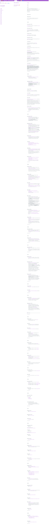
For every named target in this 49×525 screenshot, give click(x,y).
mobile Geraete (35, 307)
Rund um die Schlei (31, 415)
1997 (1, 9)
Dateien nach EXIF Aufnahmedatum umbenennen (32, 191)
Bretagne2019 (38, 388)
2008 (1, 12)
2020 (1, 20)
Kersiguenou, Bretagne (32, 446)
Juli (30, 90)
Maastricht (30, 509)
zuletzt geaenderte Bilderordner (33, 177)
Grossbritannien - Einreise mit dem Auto (33, 472)
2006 (1, 11)
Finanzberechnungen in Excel (32, 127)
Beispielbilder (30, 124)
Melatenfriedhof (35, 298)
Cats (34, 94)
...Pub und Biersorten (31, 473)
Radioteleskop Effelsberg (34, 212)
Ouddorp (32, 230)
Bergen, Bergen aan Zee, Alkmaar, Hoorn (34, 498)
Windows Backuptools (30, 51)
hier (30, 110)
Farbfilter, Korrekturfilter (31, 219)
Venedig (29, 175)
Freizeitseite (28, 48)
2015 (1, 17)
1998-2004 (1, 10)
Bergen (29, 397)
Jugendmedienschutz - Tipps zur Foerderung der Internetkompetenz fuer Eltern (34, 185)
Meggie (37, 384)
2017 (1, 18)
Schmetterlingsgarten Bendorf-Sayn (33, 213)
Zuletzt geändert (2, 6)
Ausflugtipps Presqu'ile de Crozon (31, 432)
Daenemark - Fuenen (31, 286)
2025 (1, 23)
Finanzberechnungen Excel (30, 57)
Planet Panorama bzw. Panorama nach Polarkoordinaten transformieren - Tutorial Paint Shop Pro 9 (33, 144)
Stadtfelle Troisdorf (30, 356)
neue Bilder (28, 25)
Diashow (29, 167)
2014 (1, 16)
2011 (1, 14)
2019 (1, 19)
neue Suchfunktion (30, 183)
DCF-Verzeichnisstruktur (37, 239)
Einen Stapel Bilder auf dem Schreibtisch (33, 210)
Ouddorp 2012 (30, 257)
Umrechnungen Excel (31, 458)
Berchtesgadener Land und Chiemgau (33, 467)
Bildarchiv (33, 241)
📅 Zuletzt (6, 3)
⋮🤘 (1, 0)
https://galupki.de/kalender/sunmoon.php (32, 107)
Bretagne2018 (38, 370)
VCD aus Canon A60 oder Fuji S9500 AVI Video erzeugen (33, 157)
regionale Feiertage (30, 502)
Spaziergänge (30, 398)
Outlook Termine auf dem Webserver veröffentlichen (33, 159)
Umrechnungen (29, 29)
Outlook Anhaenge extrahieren (32, 168)
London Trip (30, 454)
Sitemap (39, 176)
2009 (1, 13)
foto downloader (31, 238)
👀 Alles (2, 3)
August (32, 90)
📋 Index (4, 3)
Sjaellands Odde (35, 358)
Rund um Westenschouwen (32, 411)
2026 (1, 24)
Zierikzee (37, 349)
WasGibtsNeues (11, 0)
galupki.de (5, 0)
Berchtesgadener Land (32, 466)
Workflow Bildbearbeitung (31, 149)
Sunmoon (36, 264)
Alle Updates (2, 5)
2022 (1, 21)
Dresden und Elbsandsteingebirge (32, 290)
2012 (1, 15)
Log (1, 8)
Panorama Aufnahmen (31, 142)
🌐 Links (9, 3)
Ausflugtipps (30, 419)
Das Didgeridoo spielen (31, 439)
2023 (1, 22)
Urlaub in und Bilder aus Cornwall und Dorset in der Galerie (33, 471)
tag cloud (34, 197)
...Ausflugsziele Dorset (31, 474)
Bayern (37, 319)
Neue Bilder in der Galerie (31, 328)
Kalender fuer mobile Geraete (32, 262)
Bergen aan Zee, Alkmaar (32, 494)
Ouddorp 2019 (38, 383)
